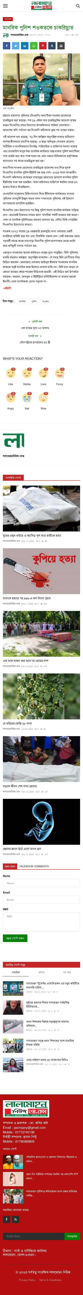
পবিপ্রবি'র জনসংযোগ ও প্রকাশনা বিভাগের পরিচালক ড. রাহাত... (51, 1159)
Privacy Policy (27, 1280)
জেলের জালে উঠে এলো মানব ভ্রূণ (22, 849)
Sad (27, 408)
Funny (59, 384)
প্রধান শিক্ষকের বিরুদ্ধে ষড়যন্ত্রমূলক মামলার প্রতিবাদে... (47, 1023)
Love (43, 384)
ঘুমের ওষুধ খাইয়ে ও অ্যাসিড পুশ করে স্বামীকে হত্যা (32, 535)
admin (29, 991)
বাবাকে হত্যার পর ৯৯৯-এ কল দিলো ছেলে (27, 598)
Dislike (27, 384)
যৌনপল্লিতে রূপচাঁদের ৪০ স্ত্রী (35, 342)
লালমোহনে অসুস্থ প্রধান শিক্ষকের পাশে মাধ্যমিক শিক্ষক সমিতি (50, 1043)
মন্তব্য (5, 909)
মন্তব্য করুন (10, 866)
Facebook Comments (34, 866)
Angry (10, 408)
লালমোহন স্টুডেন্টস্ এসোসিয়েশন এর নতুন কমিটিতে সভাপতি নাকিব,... (52, 985)
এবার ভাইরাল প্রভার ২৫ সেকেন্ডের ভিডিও (47, 1060)
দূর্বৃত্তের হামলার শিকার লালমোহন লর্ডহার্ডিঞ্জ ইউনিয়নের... (47, 1004)
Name (6, 876)
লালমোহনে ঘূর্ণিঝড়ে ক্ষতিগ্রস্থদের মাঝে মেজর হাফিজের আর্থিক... (51, 1193)
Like (10, 384)
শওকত (45, 301)
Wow (43, 408)
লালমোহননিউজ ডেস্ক (19, 34)
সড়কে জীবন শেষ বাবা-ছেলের (20, 786)
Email (6, 892)
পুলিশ (33, 301)
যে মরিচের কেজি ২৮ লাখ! (17, 723)
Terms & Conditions (50, 1280)
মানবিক (22, 301)
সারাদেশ (7, 18)
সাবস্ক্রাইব (72, 1236)
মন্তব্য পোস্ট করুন (15, 938)
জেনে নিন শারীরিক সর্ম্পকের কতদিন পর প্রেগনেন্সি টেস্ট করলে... (52, 1176)
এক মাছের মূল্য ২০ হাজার (35, 328)
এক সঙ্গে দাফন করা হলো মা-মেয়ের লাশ (25, 661)
